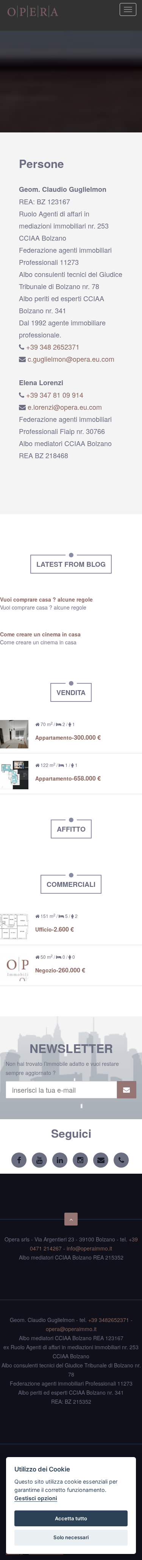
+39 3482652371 (108, 1320)
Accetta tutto (71, 1518)
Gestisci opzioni (35, 1498)
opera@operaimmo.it (71, 1329)
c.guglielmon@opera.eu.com (71, 359)
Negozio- (60, 970)
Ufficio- (54, 929)
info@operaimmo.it (89, 1248)
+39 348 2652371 (53, 347)
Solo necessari (71, 1537)
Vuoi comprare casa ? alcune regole (46, 599)
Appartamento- (68, 737)
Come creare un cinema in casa (40, 634)
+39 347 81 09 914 (54, 395)
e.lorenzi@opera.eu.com (65, 407)
